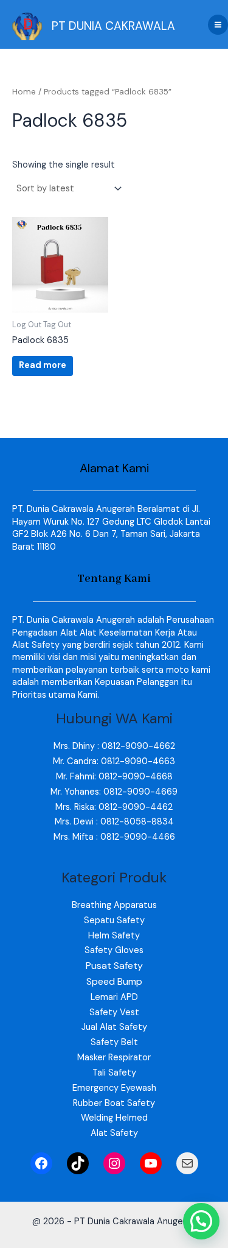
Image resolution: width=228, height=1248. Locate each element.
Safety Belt (114, 1042)
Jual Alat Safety (114, 1027)
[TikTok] (78, 1163)
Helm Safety (114, 935)
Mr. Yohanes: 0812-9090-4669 (114, 792)
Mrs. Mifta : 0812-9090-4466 (114, 837)
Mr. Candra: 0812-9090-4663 (114, 761)
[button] (201, 1221)
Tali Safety (114, 1073)
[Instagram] (114, 1163)
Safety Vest (114, 1012)
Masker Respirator (114, 1057)
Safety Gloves (114, 950)
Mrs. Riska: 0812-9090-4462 (114, 807)
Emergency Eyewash (114, 1088)
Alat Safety (114, 1133)
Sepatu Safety (114, 920)
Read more (42, 365)
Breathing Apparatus (114, 905)
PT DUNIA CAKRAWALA (113, 26)
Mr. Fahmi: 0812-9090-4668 (114, 776)
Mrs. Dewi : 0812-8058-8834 (114, 822)
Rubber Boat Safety (114, 1103)
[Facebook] (41, 1163)
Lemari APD (114, 997)
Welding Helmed (114, 1118)
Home (24, 92)
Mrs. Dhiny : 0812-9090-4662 (114, 746)
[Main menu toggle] (218, 25)
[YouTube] (151, 1163)
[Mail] (187, 1163)
